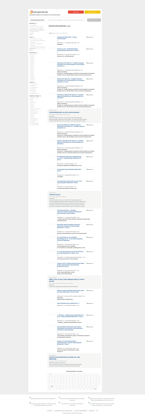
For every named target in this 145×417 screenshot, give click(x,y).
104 (92, 386)
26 (72, 376)
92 (54, 386)
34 (96, 376)
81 (75, 384)
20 (54, 376)
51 (93, 379)
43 (69, 379)
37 (51, 379)
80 (72, 384)
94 (60, 386)
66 (84, 381)
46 (78, 379)
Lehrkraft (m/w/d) (54, 194)
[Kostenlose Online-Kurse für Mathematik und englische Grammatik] (72, 397)
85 (87, 384)
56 (54, 381)
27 (75, 376)
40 (60, 379)
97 (69, 386)
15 (90, 374)
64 (78, 381)
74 (54, 384)
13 (85, 374)
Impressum (91, 410)
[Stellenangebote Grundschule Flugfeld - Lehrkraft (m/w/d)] (95, 192)
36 (48, 379)
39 (57, 379)
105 (96, 386)
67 (87, 381)
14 (88, 374)
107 (52, 388)
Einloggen (76, 12)
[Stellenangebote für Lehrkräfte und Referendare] (43, 397)
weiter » (95, 388)
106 (49, 388)
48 (84, 379)
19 (51, 376)
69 (93, 381)
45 (75, 379)
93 (57, 386)
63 (75, 381)
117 (87, 388)
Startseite (49, 410)
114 (77, 388)
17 (96, 374)
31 (87, 376)
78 (66, 384)
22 (60, 376)
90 (48, 386)
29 (81, 376)
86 (90, 384)
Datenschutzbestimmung (80, 410)
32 (90, 376)
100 (78, 386)
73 (51, 384)
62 (72, 381)
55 (51, 381)
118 (91, 388)
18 (48, 376)
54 (48, 381)
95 (63, 386)
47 (81, 379)
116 (84, 388)
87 (93, 384)
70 (96, 381)
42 (66, 379)
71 (99, 381)
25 (69, 376)
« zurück (50, 374)
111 (66, 388)
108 (56, 388)
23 (63, 376)
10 (76, 374)
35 (99, 376)
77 (63, 384)
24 (66, 376)
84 (84, 384)
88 (96, 384)
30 (84, 376)
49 (87, 379)
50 (90, 379)
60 (66, 381)
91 (51, 386)
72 (48, 384)
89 (99, 384)
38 (54, 379)
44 (72, 379)
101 (82, 386)
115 (80, 388)
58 (60, 381)
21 (57, 376)
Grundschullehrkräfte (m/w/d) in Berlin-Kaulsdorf (64, 112)
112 (70, 388)
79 (69, 384)
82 (78, 384)
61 (69, 381)
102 (85, 386)
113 (73, 388)
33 (93, 376)
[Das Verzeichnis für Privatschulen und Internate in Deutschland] (72, 402)
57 (57, 381)
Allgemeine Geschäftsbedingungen (63, 410)
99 (75, 386)
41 (63, 379)
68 (90, 381)
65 (81, 381)
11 (79, 374)
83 (81, 384)
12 (82, 374)
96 (66, 386)
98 (72, 386)
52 (96, 379)
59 (63, 381)
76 (60, 384)
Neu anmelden (93, 12)
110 (63, 388)
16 (93, 374)
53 (99, 379)
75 (57, 384)
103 (89, 386)
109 (59, 388)
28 (78, 376)
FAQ (97, 410)
